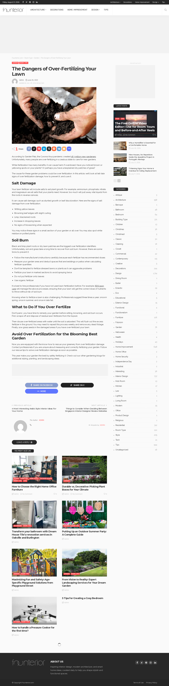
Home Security (136, 357)
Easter (136, 283)
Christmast (136, 234)
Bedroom (136, 215)
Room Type (24, 63)
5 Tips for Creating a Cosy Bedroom (82, 598)
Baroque (136, 205)
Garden (15, 63)
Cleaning (136, 244)
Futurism (136, 322)
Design (155, 2)
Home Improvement (142, 2)
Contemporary (136, 259)
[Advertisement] (79, 34)
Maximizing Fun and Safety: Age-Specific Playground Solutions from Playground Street (32, 582)
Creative (136, 264)
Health (136, 337)
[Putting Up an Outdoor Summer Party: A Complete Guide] (84, 514)
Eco (136, 293)
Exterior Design (136, 303)
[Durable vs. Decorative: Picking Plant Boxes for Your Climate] (84, 470)
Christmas (136, 229)
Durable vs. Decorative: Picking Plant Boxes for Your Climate (83, 488)
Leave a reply (23, 442)
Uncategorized (136, 450)
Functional (136, 308)
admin (21, 80)
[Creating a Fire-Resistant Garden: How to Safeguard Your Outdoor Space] (34, 656)
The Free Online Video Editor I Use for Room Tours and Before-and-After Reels (135, 127)
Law (136, 391)
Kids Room (136, 381)
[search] (165, 10)
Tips (163, 2)
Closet (136, 249)
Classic (136, 239)
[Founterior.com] (13, 10)
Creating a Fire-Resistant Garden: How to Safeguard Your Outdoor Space (34, 674)
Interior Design (46, 478)
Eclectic (136, 288)
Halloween (136, 332)
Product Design (136, 415)
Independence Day (136, 361)
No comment (27, 494)
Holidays (136, 342)
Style (136, 435)
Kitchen (17, 622)
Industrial (136, 366)
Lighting (136, 396)
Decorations (127, 2)
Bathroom (18, 526)
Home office (34, 478)
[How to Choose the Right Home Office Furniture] (34, 470)
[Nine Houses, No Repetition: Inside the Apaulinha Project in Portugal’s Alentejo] (120, 157)
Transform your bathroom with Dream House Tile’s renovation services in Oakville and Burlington (34, 534)
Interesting (136, 371)
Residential (136, 425)
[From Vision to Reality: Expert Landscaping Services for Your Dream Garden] (84, 563)
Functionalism (136, 312)
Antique (136, 195)
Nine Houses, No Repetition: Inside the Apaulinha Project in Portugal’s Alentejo (141, 157)
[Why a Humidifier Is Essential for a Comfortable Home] (120, 146)
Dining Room (136, 278)
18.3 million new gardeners (83, 156)
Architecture (114, 2)
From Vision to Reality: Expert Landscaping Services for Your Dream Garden (84, 582)
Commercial (136, 254)
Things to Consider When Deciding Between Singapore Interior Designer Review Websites (86, 409)
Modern (136, 406)
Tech (117, 119)
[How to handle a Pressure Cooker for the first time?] (34, 611)
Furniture (24, 478)
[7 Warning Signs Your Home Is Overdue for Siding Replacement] (120, 171)
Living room (136, 401)
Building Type (136, 219)
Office (136, 410)
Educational (136, 298)
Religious (136, 420)
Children (136, 224)
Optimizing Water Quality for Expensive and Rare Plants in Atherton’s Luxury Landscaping (80, 675)
